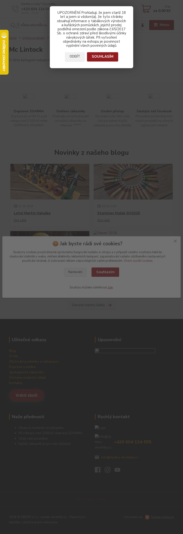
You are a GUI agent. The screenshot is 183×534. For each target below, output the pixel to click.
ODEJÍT (75, 56)
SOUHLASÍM (102, 56)
